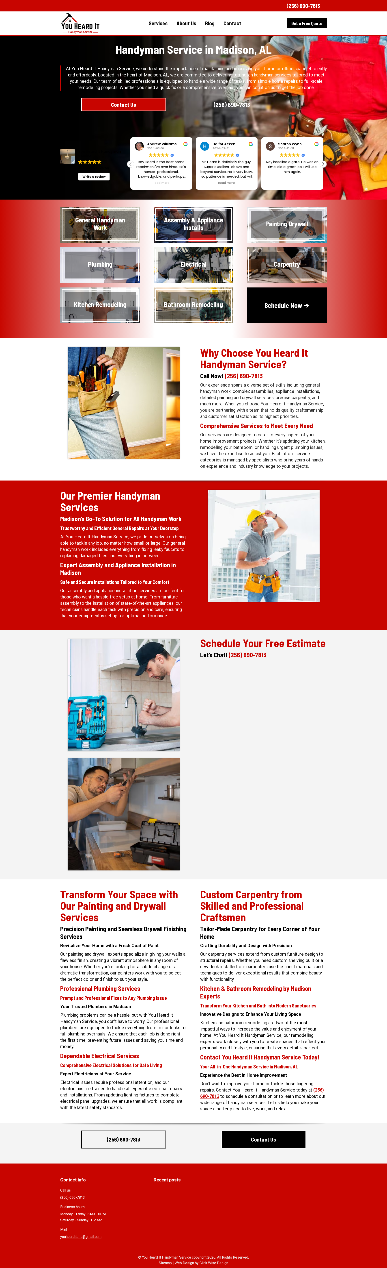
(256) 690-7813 (303, 5)
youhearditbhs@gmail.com (80, 1237)
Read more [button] (161, 183)
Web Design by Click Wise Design (201, 1263)
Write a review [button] (94, 176)
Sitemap (165, 1263)
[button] (323, 164)
